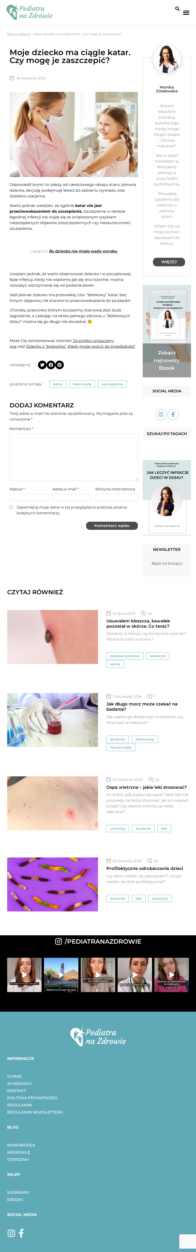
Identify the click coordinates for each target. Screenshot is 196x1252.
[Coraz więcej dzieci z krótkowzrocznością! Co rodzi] (98, 975)
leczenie (117, 739)
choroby (117, 828)
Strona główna (18, 34)
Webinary (18, 1192)
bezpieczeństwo (125, 656)
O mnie (14, 1076)
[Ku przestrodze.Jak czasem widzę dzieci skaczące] (61, 975)
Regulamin (19, 1105)
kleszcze (157, 656)
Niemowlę (82, 384)
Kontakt (16, 1091)
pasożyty (160, 898)
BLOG (13, 1127)
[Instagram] (11, 1233)
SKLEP (13, 1174)
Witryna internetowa (115, 489)
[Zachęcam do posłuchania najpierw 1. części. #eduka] (171, 975)
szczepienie (112, 384)
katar (57, 384)
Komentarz (21, 428)
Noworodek (120, 747)
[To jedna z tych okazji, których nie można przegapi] (135, 975)
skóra (115, 664)
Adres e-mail (65, 489)
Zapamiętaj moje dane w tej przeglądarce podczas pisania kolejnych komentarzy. (72, 510)
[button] (177, 8)
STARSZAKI (18, 1159)
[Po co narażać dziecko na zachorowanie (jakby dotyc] (24, 975)
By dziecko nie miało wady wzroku (83, 251)
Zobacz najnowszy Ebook (167, 360)
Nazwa (17, 489)
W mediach (19, 1083)
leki (164, 828)
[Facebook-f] (21, 1233)
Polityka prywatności (32, 1098)
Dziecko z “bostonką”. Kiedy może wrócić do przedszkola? (80, 346)
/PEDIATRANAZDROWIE (103, 941)
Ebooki (15, 1199)
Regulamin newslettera (35, 1112)
